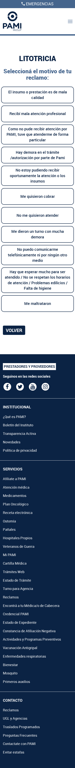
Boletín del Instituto (18, 425)
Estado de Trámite (17, 580)
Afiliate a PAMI (14, 478)
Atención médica (16, 487)
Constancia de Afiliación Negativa (29, 631)
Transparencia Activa (19, 433)
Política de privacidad (20, 450)
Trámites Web (13, 571)
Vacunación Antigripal (20, 647)
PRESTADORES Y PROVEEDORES (29, 366)
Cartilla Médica (15, 563)
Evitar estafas (13, 752)
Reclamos (11, 597)
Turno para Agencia (18, 588)
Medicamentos (14, 495)
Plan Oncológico (15, 504)
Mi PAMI (9, 554)
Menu (70, 21)
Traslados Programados (21, 726)
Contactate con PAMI (19, 743)
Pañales (9, 529)
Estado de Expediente (20, 622)
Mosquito (10, 673)
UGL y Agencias (15, 718)
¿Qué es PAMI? (14, 416)
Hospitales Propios (17, 538)
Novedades (11, 442)
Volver (14, 330)
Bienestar (10, 664)
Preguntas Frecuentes (20, 735)
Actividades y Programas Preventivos (32, 639)
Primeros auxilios (16, 681)
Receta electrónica (17, 512)
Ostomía (9, 521)
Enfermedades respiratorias (24, 656)
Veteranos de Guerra (18, 546)
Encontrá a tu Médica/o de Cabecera (31, 605)
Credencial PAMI (16, 614)
